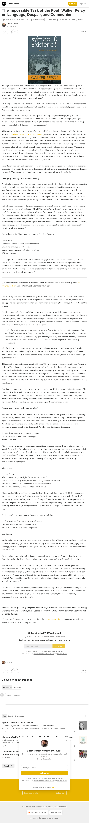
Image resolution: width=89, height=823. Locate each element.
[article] (44, 727)
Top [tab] (4, 716)
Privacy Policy (62, 781)
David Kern (16, 728)
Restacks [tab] (17, 687)
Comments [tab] (7, 687)
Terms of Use (55, 778)
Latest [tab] (10, 716)
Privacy (44, 806)
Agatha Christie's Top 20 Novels (17, 722)
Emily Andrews (26, 728)
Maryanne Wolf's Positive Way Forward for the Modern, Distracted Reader (37, 737)
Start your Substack (38, 812)
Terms (50, 806)
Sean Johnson (59, 728)
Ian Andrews (45, 728)
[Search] (85, 716)
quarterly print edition (54, 619)
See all (6, 766)
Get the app (56, 812)
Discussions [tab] (19, 716)
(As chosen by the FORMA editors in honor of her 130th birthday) (28, 725)
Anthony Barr (12, 24)
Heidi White (36, 728)
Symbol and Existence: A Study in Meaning (26, 134)
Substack (33, 818)
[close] (67, 740)
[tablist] (12, 687)
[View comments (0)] (12, 31)
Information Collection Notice (44, 781)
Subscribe (72, 4)
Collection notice (60, 806)
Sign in (83, 4)
